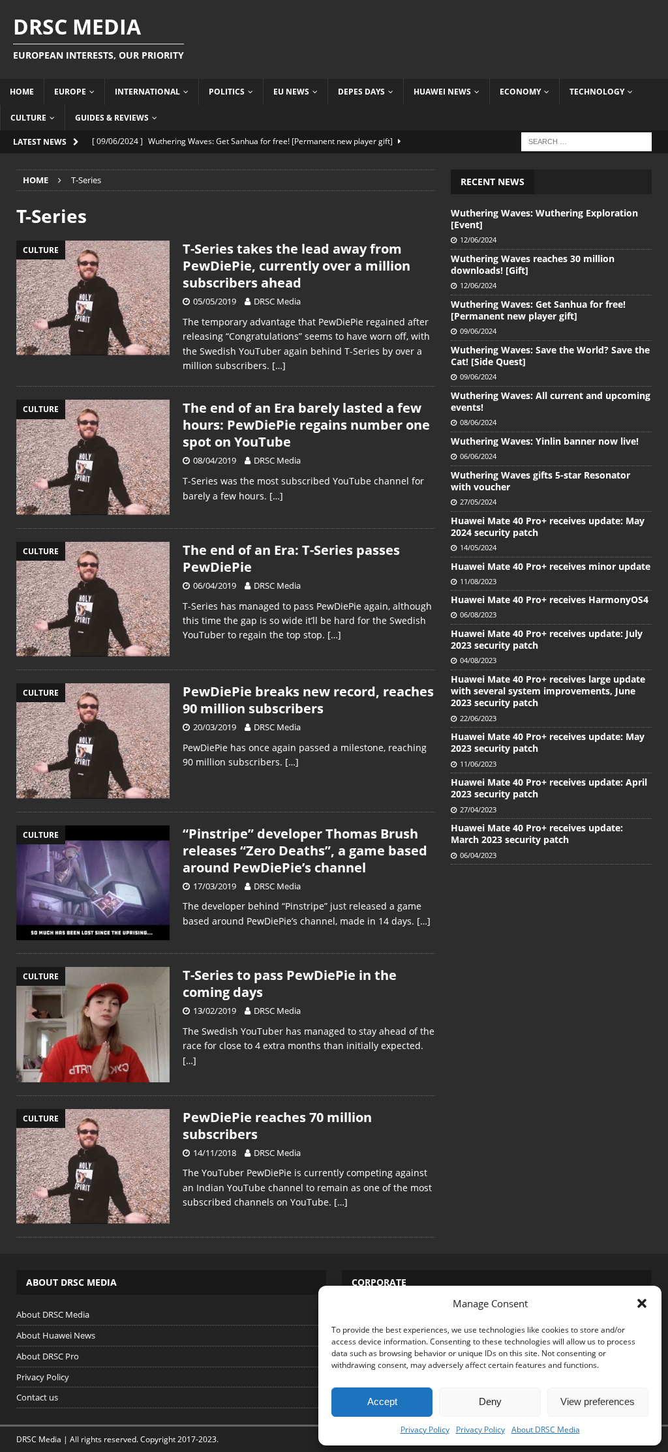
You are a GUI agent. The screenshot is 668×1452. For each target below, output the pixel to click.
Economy (520, 91)
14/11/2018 (214, 1153)
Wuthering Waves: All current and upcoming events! (550, 401)
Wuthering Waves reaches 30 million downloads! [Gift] (533, 264)
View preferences (597, 1401)
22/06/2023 (478, 718)
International (147, 91)
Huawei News (442, 91)
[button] (641, 1303)
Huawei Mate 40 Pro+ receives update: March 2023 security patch (537, 834)
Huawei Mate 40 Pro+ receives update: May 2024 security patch (548, 526)
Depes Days (361, 91)
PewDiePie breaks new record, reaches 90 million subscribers (308, 700)
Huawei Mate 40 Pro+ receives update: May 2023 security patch (548, 742)
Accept (382, 1401)
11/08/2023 (478, 581)
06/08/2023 (478, 614)
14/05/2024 (478, 547)
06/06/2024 (478, 456)
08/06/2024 (478, 422)
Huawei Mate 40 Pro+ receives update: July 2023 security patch (547, 639)
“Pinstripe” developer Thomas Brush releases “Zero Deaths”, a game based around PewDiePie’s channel (305, 850)
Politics (227, 91)
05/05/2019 (214, 301)
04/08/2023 (478, 660)
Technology (596, 91)
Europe (70, 91)
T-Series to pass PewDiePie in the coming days (290, 983)
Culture (28, 117)
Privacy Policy (425, 1429)
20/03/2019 (214, 727)
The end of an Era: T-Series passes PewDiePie (291, 558)
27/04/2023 (478, 809)
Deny (490, 1401)
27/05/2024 (478, 502)
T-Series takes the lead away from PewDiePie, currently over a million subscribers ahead (296, 265)
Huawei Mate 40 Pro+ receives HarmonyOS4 (549, 599)
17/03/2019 (214, 886)
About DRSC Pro (47, 1356)
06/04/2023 (478, 855)
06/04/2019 (214, 585)
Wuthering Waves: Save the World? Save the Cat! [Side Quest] (550, 356)
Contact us (37, 1397)
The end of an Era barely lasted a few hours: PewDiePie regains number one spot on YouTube (306, 425)
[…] (279, 365)
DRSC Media (277, 301)
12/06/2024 (478, 239)
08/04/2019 (214, 460)
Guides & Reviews (112, 117)
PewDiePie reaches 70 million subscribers (277, 1125)
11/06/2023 (478, 764)
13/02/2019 (214, 1010)
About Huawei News (55, 1335)
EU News (291, 91)
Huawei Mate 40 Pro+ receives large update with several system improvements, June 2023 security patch (548, 691)
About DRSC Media (545, 1429)
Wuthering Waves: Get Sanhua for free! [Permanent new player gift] (538, 310)
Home (22, 91)
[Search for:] (586, 140)
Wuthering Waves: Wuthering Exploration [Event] (544, 219)
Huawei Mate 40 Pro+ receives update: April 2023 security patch (549, 788)
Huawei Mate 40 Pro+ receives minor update (550, 566)
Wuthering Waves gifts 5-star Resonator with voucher (540, 481)
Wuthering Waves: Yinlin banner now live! (545, 441)
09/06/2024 (478, 331)
